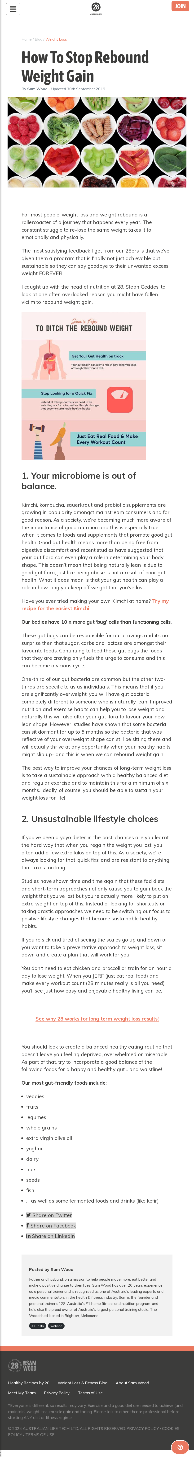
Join (180, 6)
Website (56, 1326)
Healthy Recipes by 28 (28, 1382)
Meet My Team (22, 1392)
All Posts (37, 1326)
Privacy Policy (57, 1392)
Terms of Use (90, 1392)
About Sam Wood (132, 1382)
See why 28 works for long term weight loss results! (97, 1019)
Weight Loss (56, 39)
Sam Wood (37, 88)
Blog (38, 39)
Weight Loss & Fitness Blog (82, 1382)
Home (27, 39)
